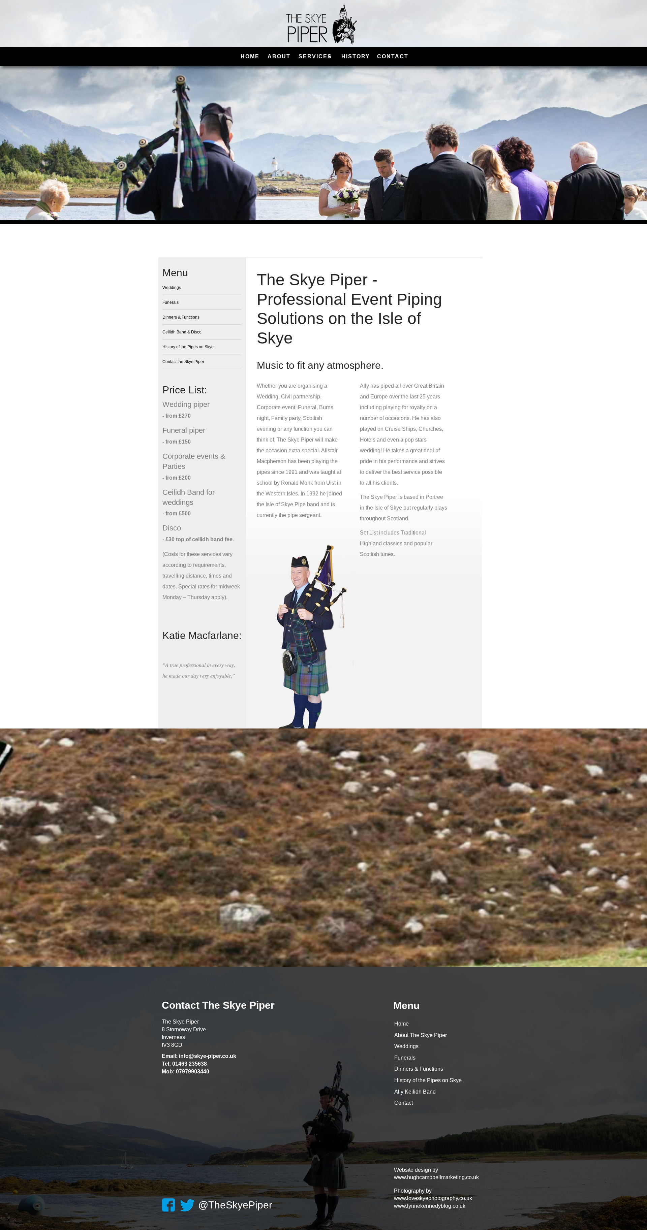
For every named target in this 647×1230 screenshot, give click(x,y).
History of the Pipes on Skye (428, 1080)
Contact (403, 1103)
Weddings (406, 1046)
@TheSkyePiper (235, 1204)
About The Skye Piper (420, 1035)
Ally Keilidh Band (415, 1092)
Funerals (404, 1058)
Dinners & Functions (418, 1069)
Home (401, 1024)
